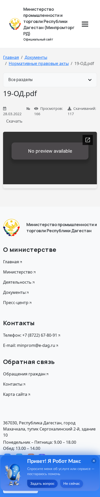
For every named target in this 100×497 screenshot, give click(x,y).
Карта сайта (15, 394)
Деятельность (17, 282)
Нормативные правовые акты (39, 63)
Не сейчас (71, 484)
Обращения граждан (24, 374)
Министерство (18, 272)
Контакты (12, 384)
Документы (36, 57)
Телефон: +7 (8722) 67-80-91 (30, 335)
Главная (11, 57)
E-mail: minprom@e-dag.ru (29, 345)
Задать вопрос (42, 484)
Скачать (14, 121)
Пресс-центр (15, 302)
